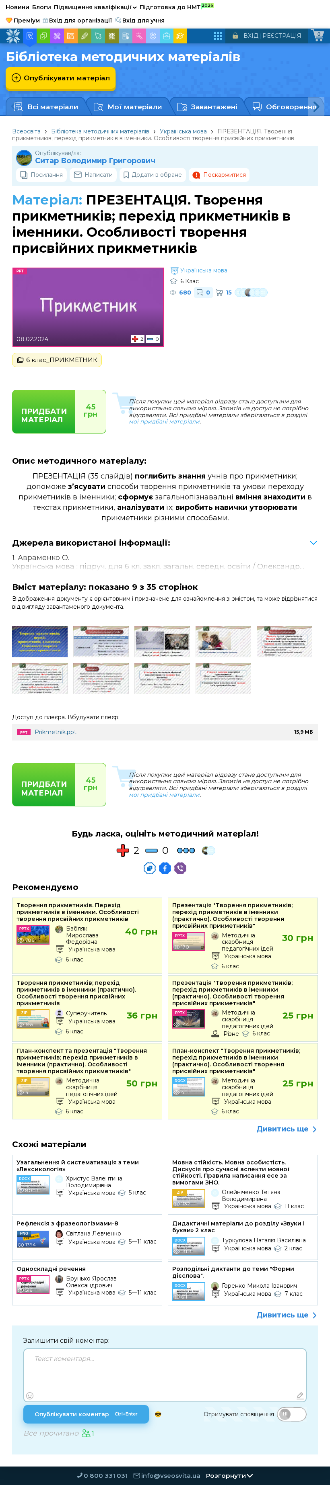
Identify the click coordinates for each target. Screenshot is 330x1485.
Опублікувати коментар (86, 1414)
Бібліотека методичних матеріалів (100, 131)
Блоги (41, 7)
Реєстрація (281, 35)
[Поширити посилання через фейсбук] (165, 868)
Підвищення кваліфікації (95, 7)
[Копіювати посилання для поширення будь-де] (150, 868)
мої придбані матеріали (164, 421)
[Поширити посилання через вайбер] (180, 868)
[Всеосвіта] (13, 36)
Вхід (250, 35)
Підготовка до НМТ (176, 7)
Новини (17, 7)
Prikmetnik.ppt (55, 732)
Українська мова (183, 131)
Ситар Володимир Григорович (95, 161)
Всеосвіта (26, 131)
